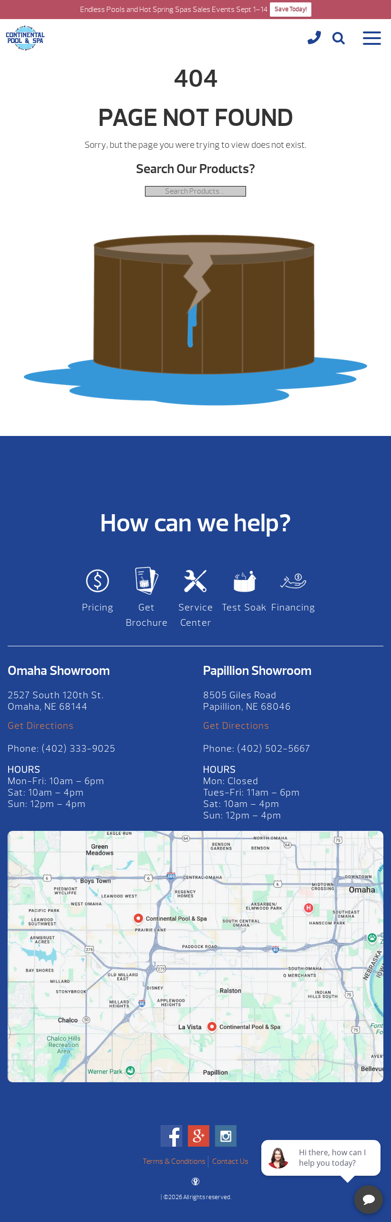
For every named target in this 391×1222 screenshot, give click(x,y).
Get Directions (41, 726)
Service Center (195, 615)
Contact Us (230, 1161)
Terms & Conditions (174, 1161)
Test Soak (244, 607)
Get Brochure (147, 615)
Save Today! (291, 9)
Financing (293, 607)
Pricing (97, 607)
